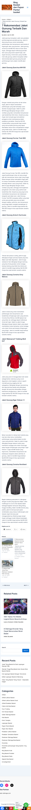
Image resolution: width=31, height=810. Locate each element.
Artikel (4, 695)
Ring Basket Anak (7, 750)
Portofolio (5, 743)
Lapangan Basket (7, 723)
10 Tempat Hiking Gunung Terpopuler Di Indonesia (7, 547)
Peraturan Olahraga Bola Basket (11, 740)
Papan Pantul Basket (8, 726)
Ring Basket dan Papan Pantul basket (18, 7)
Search (4, 647)
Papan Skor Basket (7, 729)
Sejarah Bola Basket (7, 759)
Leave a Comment (8, 622)
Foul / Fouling (6, 709)
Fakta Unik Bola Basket (8, 706)
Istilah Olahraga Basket (8, 714)
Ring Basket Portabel (8, 753)
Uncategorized (6, 762)
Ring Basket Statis (7, 756)
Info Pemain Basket (7, 712)
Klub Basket (5, 717)
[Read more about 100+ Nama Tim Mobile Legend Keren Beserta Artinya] (15, 606)
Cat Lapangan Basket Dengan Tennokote (14, 674)
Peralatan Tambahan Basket (10, 734)
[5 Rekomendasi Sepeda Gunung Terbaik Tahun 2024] (21, 548)
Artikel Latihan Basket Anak (10, 700)
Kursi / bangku (6, 720)
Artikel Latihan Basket (8, 697)
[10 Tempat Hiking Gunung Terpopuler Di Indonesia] (7, 541)
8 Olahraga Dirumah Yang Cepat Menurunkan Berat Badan (13, 631)
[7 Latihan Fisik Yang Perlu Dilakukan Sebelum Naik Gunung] (7, 564)
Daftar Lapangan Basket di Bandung (12, 677)
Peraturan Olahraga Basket (9, 737)
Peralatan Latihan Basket (9, 731)
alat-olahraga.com (5, 793)
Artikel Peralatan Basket (9, 703)
